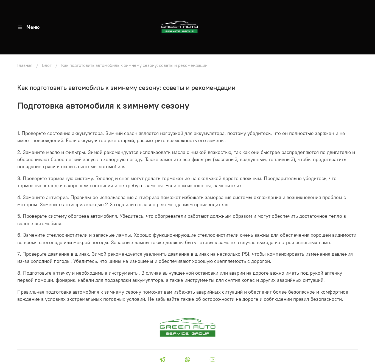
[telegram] (162, 360)
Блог (47, 65)
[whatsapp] (187, 360)
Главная (24, 65)
